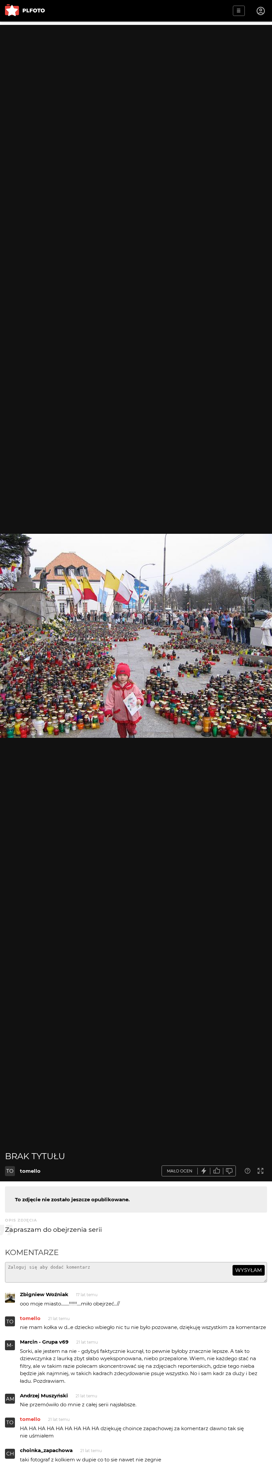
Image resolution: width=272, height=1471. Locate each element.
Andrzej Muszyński (44, 1395)
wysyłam (248, 1270)
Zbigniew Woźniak (44, 1294)
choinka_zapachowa (46, 1450)
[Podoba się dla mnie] (216, 1171)
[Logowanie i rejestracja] (261, 11)
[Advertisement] (136, 71)
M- (10, 1345)
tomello (30, 1171)
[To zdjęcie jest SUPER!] (204, 1171)
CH (10, 1453)
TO (10, 1171)
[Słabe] (229, 1171)
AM (10, 1399)
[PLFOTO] (25, 11)
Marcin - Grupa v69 (44, 1342)
